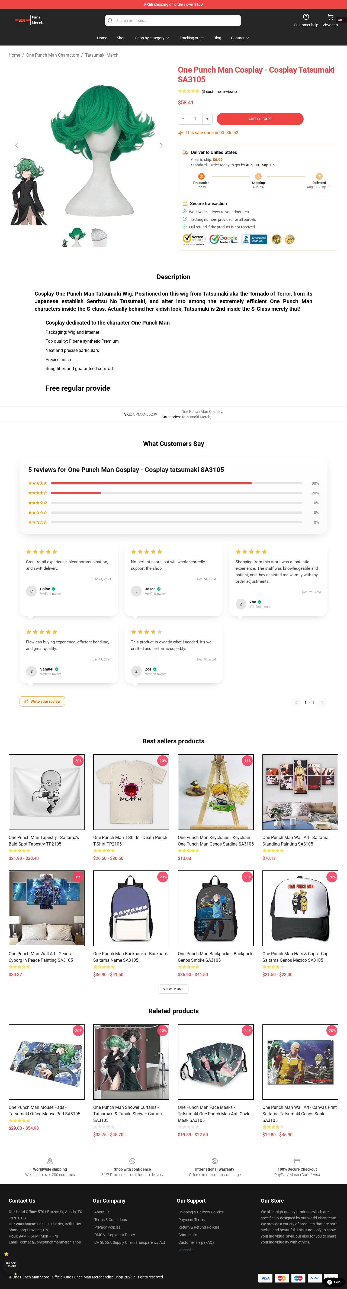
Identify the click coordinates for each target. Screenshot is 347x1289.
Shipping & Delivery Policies (201, 1212)
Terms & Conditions (110, 1219)
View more (173, 989)
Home (14, 55)
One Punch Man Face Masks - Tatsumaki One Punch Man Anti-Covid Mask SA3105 (214, 1114)
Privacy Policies (107, 1227)
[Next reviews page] (322, 702)
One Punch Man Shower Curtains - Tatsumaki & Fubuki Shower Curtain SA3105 (127, 1114)
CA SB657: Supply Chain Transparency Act (129, 1242)
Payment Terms (191, 1219)
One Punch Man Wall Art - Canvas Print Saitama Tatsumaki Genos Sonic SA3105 (299, 1114)
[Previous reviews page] (296, 702)
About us (102, 1212)
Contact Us (187, 1235)
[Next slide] (160, 145)
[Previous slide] (17, 145)
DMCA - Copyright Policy (114, 1235)
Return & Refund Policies (199, 1227)
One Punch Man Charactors (52, 55)
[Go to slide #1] (75, 237)
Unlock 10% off (11, 1265)
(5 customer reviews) (219, 91)
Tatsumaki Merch (101, 55)
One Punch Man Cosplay (201, 411)
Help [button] (337, 1282)
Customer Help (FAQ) (196, 1242)
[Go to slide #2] (103, 237)
